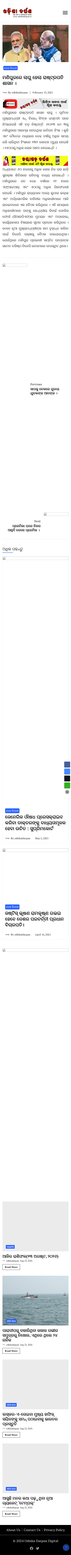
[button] (67, 792)
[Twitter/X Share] (67, 778)
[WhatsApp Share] (67, 785)
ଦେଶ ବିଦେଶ (10, 68)
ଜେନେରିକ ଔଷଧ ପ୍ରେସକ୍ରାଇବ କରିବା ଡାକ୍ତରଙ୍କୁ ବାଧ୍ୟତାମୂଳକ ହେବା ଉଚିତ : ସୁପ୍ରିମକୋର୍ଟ (35, 822)
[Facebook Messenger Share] (67, 772)
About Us (13, 1530)
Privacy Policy (54, 1530)
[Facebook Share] (67, 765)
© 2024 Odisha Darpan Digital (35, 1541)
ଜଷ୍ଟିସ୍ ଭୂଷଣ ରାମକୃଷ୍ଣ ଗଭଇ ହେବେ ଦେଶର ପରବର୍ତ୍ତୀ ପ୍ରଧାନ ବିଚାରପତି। (34, 919)
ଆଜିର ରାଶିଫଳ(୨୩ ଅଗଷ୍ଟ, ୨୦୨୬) (30, 1256)
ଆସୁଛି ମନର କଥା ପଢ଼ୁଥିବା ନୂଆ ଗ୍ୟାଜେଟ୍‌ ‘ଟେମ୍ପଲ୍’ (27, 1500)
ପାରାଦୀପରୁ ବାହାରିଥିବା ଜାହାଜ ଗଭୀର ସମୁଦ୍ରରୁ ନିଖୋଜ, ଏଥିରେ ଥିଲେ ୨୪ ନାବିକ (30, 1335)
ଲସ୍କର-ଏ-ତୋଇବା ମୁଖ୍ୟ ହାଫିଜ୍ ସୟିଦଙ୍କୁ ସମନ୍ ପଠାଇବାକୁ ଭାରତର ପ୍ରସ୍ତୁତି (30, 1418)
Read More (11, 1267)
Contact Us (32, 1530)
